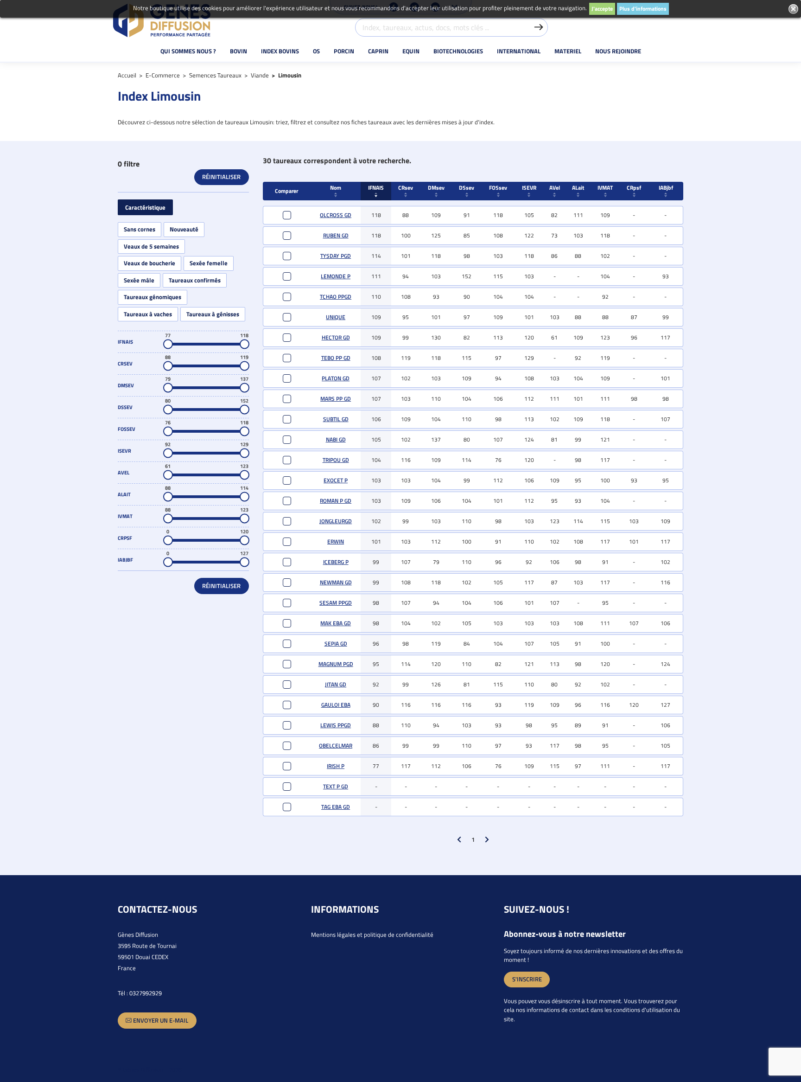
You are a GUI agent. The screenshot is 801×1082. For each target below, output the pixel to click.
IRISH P (335, 766)
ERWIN (335, 541)
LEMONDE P (335, 276)
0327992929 (145, 993)
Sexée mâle (139, 280)
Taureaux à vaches (148, 314)
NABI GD (336, 439)
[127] (244, 562)
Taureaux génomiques (152, 297)
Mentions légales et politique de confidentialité (372, 934)
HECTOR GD (336, 337)
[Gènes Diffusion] (162, 20)
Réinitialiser (221, 176)
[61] (168, 475)
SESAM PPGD (335, 602)
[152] (244, 410)
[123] (244, 475)
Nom (335, 187)
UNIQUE (335, 317)
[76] (168, 431)
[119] (244, 366)
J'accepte (602, 8)
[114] (244, 497)
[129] (244, 453)
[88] (168, 366)
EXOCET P (336, 480)
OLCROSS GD (335, 215)
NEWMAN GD (336, 582)
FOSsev (498, 187)
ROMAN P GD (335, 500)
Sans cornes (139, 229)
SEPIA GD (335, 643)
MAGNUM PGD (335, 663)
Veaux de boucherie (149, 263)
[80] (168, 410)
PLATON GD (336, 378)
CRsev (405, 187)
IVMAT (605, 187)
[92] (168, 453)
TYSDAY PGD (335, 255)
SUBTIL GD (336, 419)
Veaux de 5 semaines (151, 246)
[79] (168, 388)
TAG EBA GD (335, 806)
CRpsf (634, 187)
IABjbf (666, 187)
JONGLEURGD (335, 521)
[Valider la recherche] (538, 27)
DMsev (436, 187)
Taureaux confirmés (195, 280)
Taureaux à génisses (212, 314)
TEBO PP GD (335, 357)
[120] (244, 540)
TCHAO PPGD (335, 296)
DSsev (466, 187)
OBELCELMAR (335, 745)
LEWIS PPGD (335, 725)
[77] (168, 344)
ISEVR (529, 187)
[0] (168, 540)
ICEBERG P (336, 561)
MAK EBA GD (335, 623)
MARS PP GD (335, 398)
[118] (244, 344)
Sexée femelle (209, 263)
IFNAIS (376, 187)
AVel (554, 187)
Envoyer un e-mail (160, 1020)
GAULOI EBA (335, 704)
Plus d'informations (643, 8)
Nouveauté (184, 229)
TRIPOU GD (336, 459)
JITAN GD (335, 684)
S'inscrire (527, 979)
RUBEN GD (336, 235)
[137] (244, 388)
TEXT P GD (335, 786)
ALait (578, 187)
